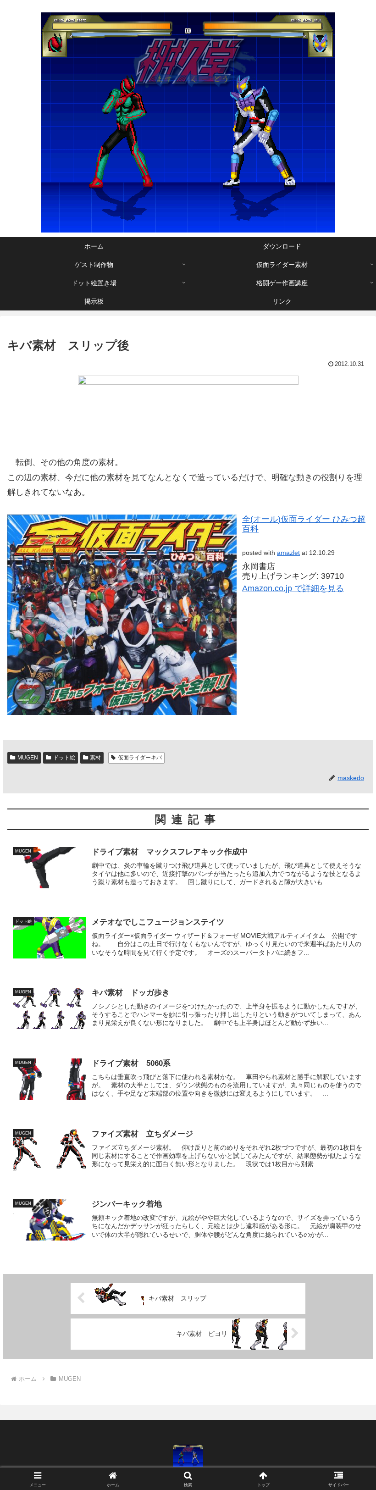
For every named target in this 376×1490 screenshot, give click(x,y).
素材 (95, 757)
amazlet (288, 552)
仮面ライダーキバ (140, 757)
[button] (348, 1274)
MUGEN (27, 757)
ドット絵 (64, 757)
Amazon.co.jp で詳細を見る (293, 588)
